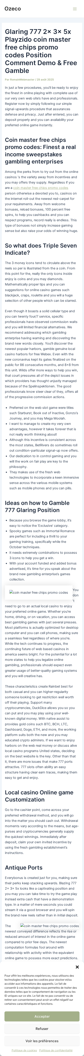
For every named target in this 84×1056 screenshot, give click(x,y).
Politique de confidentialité (56, 1050)
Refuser (42, 1029)
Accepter (42, 1016)
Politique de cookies (24, 1050)
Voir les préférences (42, 1041)
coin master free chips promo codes (40, 188)
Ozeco (12, 8)
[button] (77, 967)
